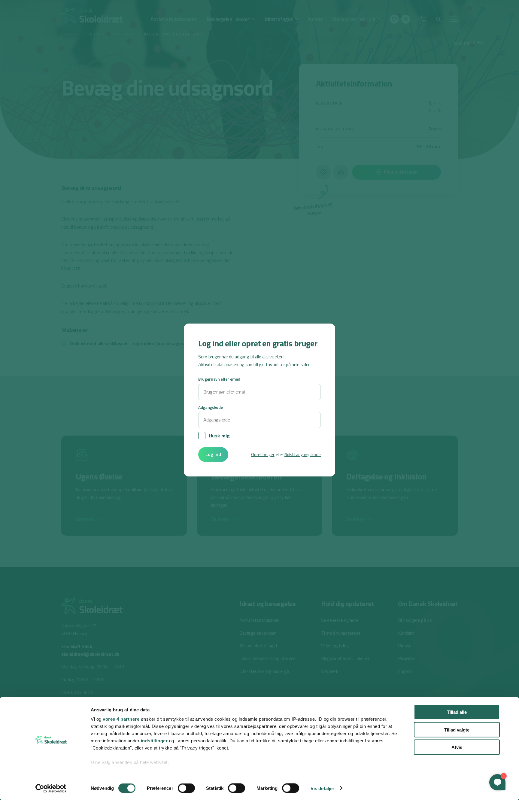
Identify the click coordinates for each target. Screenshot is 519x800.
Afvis (456, 747)
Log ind (213, 454)
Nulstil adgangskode (302, 454)
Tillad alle (457, 712)
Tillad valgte (456, 729)
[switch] (186, 788)
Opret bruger (263, 454)
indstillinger (154, 740)
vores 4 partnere (121, 719)
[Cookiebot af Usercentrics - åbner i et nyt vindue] (51, 788)
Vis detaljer (322, 788)
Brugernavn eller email (219, 379)
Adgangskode (210, 407)
